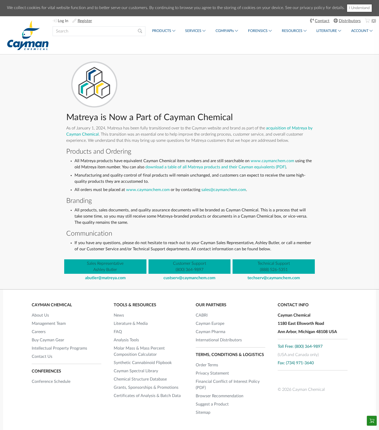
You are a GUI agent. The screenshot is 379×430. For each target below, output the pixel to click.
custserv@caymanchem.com (189, 278)
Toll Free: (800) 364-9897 (300, 346)
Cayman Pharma (210, 332)
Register (85, 21)
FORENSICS (258, 31)
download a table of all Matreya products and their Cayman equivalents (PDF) (215, 167)
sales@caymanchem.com (223, 190)
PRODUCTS (161, 31)
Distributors (350, 21)
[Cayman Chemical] (27, 35)
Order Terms (207, 365)
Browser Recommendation (219, 396)
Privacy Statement (212, 373)
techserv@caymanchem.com (274, 278)
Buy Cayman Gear (48, 340)
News (119, 315)
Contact (322, 21)
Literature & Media (131, 323)
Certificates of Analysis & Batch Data (147, 396)
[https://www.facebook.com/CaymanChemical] (281, 378)
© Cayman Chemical (301, 389)
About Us (40, 315)
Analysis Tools (126, 340)
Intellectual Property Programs (59, 348)
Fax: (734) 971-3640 (296, 363)
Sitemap (203, 412)
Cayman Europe (210, 323)
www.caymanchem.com (272, 161)
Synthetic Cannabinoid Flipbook (143, 363)
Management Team (49, 323)
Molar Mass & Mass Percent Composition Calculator (139, 351)
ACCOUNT (359, 31)
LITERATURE (326, 31)
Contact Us (42, 356)
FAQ (118, 332)
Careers (39, 332)
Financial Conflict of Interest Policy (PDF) (228, 384)
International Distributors (219, 340)
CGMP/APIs (225, 31)
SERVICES (193, 31)
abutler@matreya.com (105, 278)
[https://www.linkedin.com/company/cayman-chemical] (309, 378)
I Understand (359, 8)
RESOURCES (292, 31)
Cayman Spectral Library (136, 371)
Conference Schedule (51, 381)
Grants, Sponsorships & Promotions (146, 387)
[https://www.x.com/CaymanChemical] (295, 378)
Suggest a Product (212, 404)
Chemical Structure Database (140, 379)
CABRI (202, 315)
